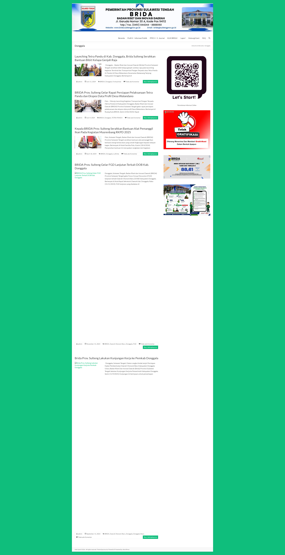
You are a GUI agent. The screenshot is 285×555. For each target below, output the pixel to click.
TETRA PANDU (117, 118)
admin (80, 82)
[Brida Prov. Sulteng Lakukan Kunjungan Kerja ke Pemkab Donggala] (88, 363)
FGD (134, 344)
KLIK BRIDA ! (172, 38)
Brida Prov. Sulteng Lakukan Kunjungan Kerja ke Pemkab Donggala (116, 358)
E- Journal (161, 38)
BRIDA (102, 82)
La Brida (116, 154)
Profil (129, 38)
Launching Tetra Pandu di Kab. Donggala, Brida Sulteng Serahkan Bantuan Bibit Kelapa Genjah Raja (115, 58)
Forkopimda (117, 82)
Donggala (108, 82)
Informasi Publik (140, 38)
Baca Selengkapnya (150, 82)
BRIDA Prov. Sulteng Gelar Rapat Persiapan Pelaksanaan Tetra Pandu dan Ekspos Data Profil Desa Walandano (114, 94)
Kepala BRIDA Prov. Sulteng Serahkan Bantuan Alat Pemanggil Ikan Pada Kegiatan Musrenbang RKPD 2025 (114, 130)
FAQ (204, 38)
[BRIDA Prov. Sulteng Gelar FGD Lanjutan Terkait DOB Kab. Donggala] (88, 173)
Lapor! (183, 38)
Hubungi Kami (193, 38)
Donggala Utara (138, 534)
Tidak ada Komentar (132, 82)
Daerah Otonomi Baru (117, 344)
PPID (152, 38)
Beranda (121, 38)
